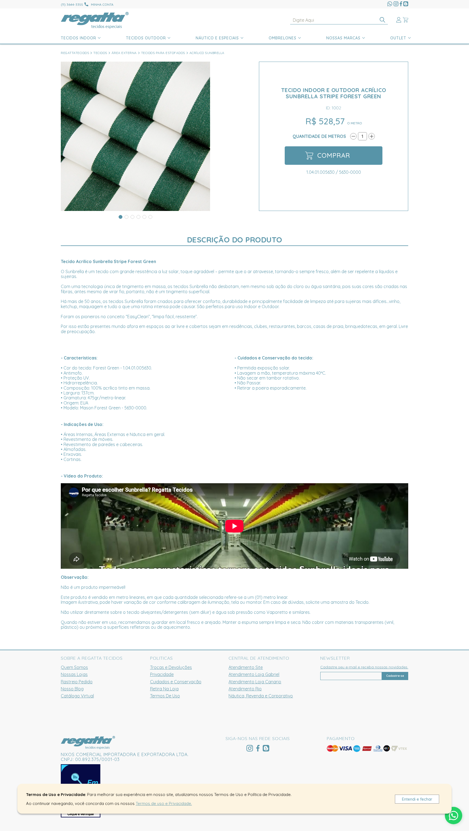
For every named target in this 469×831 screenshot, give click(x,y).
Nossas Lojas (74, 674)
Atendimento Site (246, 667)
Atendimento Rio (245, 688)
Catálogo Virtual (77, 696)
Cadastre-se (395, 676)
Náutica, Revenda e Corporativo (261, 696)
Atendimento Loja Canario (255, 681)
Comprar (333, 155)
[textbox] (339, 20)
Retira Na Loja (164, 688)
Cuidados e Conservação (175, 681)
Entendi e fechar (417, 799)
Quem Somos (74, 667)
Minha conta (102, 4)
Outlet (398, 38)
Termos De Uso (165, 696)
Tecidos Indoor (78, 38)
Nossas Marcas (343, 38)
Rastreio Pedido (77, 681)
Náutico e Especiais (217, 38)
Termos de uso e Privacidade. (164, 803)
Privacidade (162, 674)
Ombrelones (282, 38)
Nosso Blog (72, 688)
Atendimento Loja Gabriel (254, 674)
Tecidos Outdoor (146, 38)
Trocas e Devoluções (171, 667)
